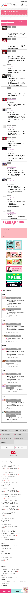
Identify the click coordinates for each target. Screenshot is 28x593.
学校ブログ (7, 24)
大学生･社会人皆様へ (6, 434)
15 (8, 223)
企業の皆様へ (4, 442)
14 (5, 223)
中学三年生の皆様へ (6, 438)
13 (23, 221)
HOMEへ (7, 447)
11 (17, 221)
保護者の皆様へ (19, 438)
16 (11, 223)
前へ (3, 222)
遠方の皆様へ (18, 434)
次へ (14, 224)
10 (14, 221)
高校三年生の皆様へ (6, 430)
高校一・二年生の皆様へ (21, 430)
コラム (20, 24)
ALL (7, 21)
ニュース (20, 21)
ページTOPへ (21, 447)
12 (20, 221)
